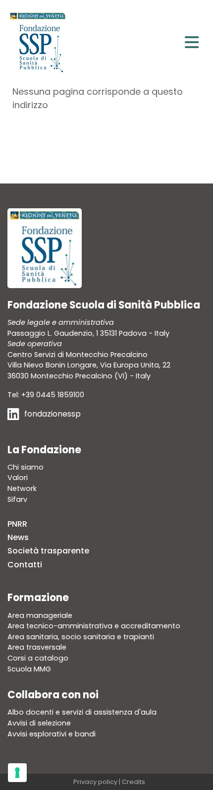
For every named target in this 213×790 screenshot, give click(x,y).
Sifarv (17, 499)
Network (22, 488)
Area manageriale (39, 615)
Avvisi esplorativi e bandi (51, 734)
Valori (17, 478)
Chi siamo (25, 467)
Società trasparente (48, 550)
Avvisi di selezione (39, 723)
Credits (133, 782)
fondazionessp (52, 414)
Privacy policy (95, 782)
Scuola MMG (29, 669)
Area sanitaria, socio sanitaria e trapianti (80, 637)
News (18, 537)
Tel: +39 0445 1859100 (45, 395)
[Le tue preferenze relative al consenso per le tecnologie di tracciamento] (17, 772)
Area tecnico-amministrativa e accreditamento (93, 626)
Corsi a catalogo (37, 658)
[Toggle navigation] (191, 42)
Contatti (24, 564)
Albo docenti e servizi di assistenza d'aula (82, 712)
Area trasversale (36, 647)
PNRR (17, 524)
